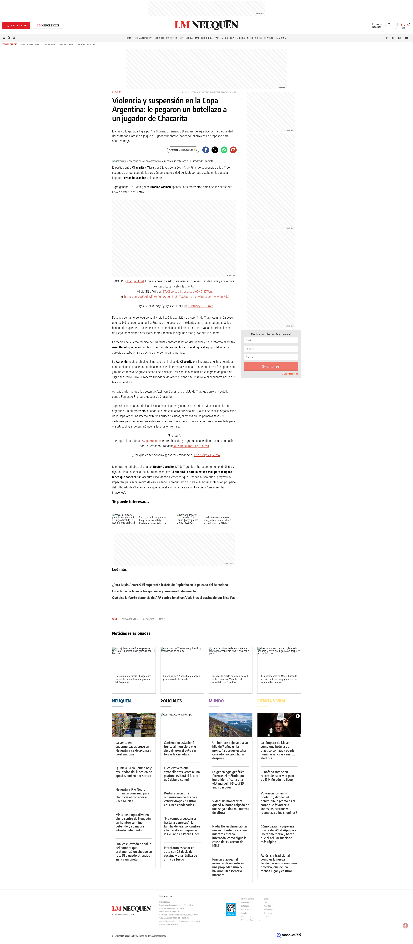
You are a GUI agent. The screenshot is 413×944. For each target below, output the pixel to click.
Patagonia (281, 38)
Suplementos (246, 917)
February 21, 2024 (200, 306)
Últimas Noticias (143, 38)
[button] (3, 38)
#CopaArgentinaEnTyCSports (174, 297)
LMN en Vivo (49, 45)
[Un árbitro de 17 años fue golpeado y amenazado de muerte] (182, 659)
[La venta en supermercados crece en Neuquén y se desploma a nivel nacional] (134, 725)
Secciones (268, 913)
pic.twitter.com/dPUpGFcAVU (190, 446)
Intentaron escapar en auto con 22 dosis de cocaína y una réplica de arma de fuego (180, 853)
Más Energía (186, 38)
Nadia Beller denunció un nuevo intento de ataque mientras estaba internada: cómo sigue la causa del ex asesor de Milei (229, 835)
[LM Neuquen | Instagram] (400, 37)
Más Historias (66, 45)
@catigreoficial (134, 281)
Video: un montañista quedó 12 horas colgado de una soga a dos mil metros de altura (230, 806)
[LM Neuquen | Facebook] (387, 37)
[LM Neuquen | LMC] (48, 25)
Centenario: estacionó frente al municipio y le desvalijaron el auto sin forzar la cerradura (180, 748)
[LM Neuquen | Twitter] (394, 37)
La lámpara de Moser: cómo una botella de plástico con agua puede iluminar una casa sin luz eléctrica (278, 750)
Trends (244, 913)
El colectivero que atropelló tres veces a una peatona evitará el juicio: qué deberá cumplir (182, 773)
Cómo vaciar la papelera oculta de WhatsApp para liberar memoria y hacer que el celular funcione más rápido (279, 834)
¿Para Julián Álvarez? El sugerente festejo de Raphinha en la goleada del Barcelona (170, 585)
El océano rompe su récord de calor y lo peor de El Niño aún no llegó (277, 775)
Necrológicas (254, 38)
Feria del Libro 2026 (30, 45)
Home (129, 38)
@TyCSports (169, 291)
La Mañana (182, 92)
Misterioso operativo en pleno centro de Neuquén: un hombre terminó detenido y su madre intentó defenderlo (133, 822)
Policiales (171, 38)
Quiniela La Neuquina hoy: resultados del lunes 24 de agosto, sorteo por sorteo (134, 772)
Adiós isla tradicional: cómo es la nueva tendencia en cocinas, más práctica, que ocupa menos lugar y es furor (279, 863)
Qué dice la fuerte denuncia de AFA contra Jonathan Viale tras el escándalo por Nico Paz (173, 597)
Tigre (162, 619)
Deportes (268, 38)
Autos (225, 38)
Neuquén (159, 38)
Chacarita (148, 619)
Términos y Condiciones (250, 920)
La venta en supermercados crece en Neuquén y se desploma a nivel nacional (133, 748)
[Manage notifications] (405, 925)
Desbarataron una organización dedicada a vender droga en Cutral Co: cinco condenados (180, 799)
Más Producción (203, 38)
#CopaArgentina (151, 441)
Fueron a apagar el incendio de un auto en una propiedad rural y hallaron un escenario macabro (228, 867)
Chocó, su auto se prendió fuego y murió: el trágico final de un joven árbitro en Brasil (153, 522)
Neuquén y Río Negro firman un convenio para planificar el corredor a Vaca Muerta (132, 795)
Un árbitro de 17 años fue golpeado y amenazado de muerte (154, 591)
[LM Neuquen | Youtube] (406, 37)
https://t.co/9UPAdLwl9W (140, 297)
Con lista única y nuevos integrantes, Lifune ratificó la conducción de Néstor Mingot (217, 522)
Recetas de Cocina (86, 45)
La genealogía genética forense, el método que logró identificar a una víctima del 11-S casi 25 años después (228, 779)
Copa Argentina (200, 92)
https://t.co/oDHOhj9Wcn (196, 291)
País (217, 38)
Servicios (267, 917)
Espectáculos (237, 38)
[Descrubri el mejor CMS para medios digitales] (289, 937)
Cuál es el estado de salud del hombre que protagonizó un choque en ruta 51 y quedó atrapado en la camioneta (134, 851)
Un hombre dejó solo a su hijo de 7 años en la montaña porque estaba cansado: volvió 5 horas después (230, 750)
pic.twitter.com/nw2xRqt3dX (211, 297)
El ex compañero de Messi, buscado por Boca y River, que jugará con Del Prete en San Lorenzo (278, 679)
